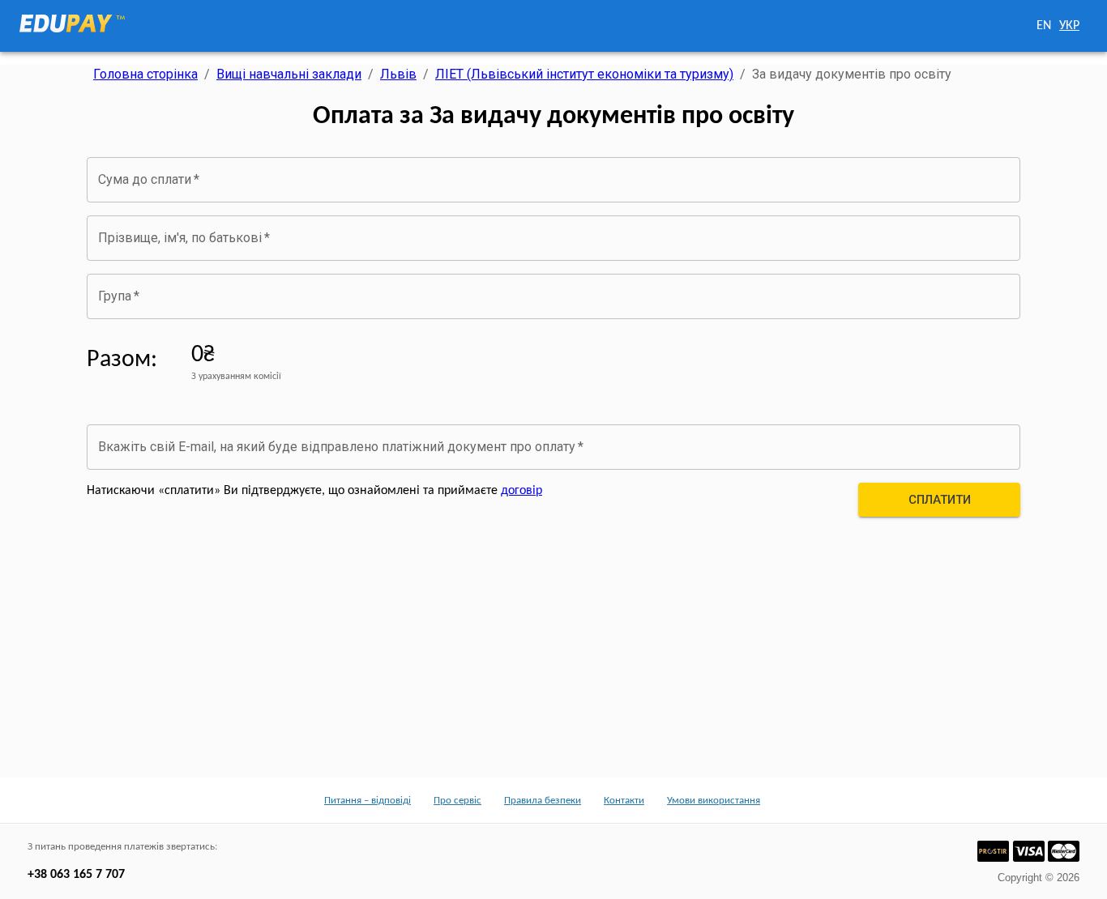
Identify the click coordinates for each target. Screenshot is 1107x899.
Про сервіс (457, 800)
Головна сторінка (145, 74)
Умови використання (713, 800)
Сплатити (939, 499)
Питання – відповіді (367, 800)
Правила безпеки (542, 800)
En (1043, 25)
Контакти (624, 800)
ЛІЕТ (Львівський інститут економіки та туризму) (584, 74)
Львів (398, 74)
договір (521, 490)
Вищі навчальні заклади (288, 74)
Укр (1069, 25)
